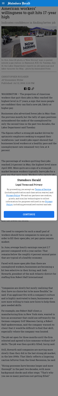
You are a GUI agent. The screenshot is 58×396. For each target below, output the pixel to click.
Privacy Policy (13, 195)
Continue (29, 214)
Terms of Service (43, 189)
